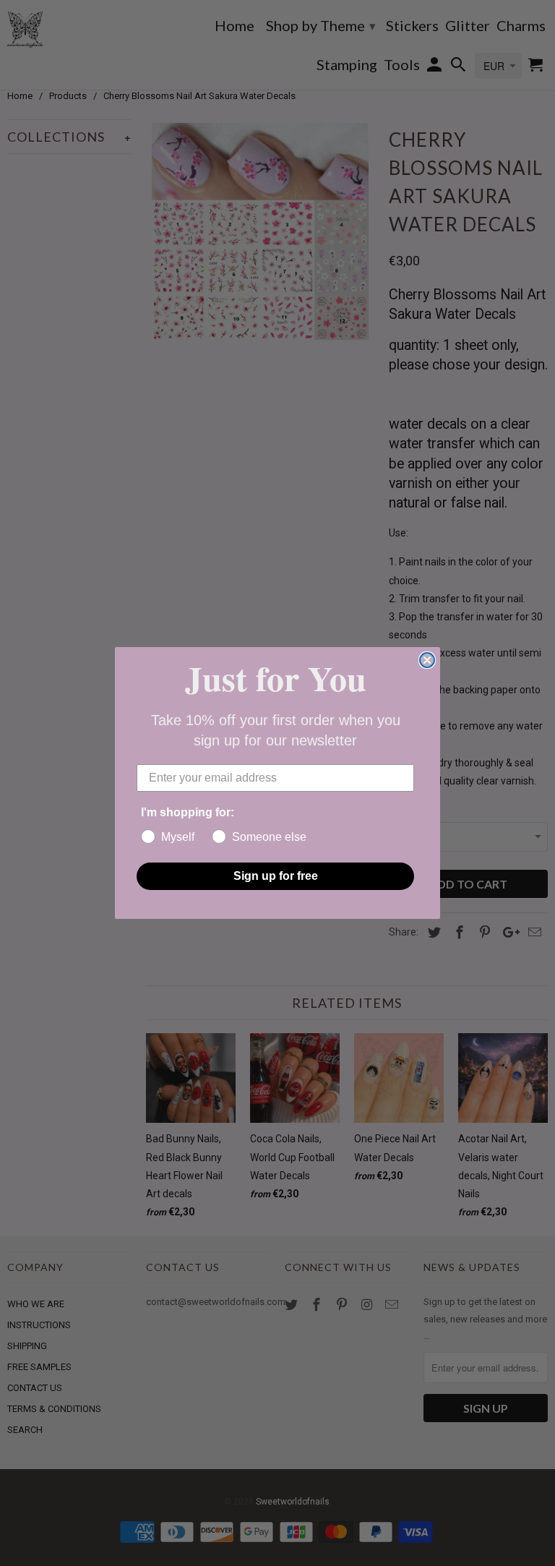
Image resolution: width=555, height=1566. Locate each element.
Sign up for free (275, 876)
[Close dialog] (427, 660)
